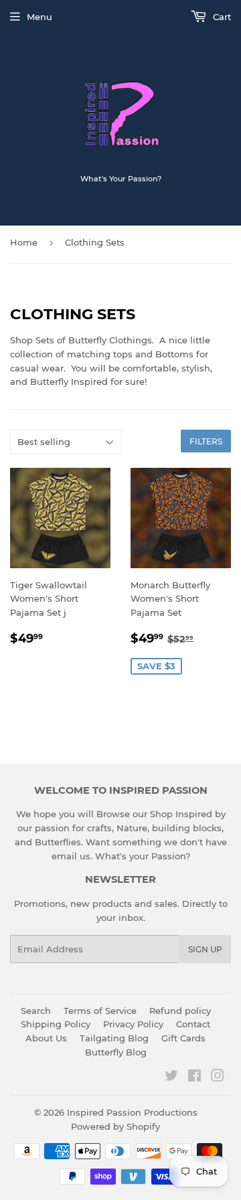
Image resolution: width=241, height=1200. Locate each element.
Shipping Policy (55, 1024)
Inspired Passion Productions (132, 1112)
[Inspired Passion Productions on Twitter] (171, 1077)
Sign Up (205, 949)
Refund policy (180, 1010)
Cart (220, 16)
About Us (46, 1038)
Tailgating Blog (114, 1038)
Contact (193, 1024)
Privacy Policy (133, 1024)
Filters (205, 441)
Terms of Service (100, 1010)
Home (23, 242)
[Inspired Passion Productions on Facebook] (194, 1077)
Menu (39, 16)
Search (36, 1010)
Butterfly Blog (116, 1052)
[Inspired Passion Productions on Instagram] (217, 1077)
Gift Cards (183, 1038)
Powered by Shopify (115, 1126)
